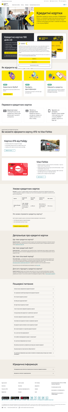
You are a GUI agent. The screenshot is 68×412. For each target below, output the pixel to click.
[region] (34, 54)
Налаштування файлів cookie (12, 407)
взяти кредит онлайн (50, 273)
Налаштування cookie (34, 65)
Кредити (53, 89)
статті (38, 265)
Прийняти (34, 58)
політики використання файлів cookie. (29, 55)
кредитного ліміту (19, 244)
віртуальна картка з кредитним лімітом (20, 262)
